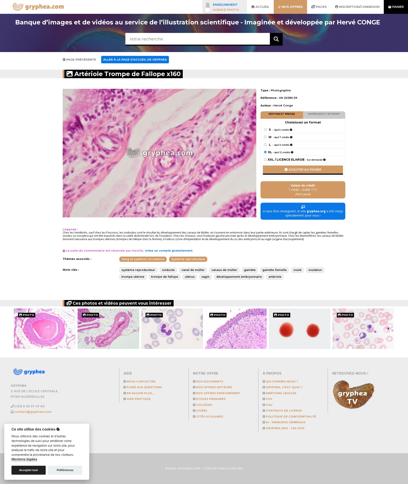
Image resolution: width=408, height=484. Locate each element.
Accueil (262, 7)
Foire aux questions (144, 387)
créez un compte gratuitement (168, 250)
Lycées (201, 410)
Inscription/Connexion (359, 7)
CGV (268, 399)
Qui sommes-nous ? (281, 381)
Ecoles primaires (210, 399)
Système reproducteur (188, 259)
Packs (321, 7)
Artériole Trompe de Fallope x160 (127, 74)
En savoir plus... (140, 393)
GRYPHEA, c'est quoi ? (283, 387)
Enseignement (225, 4)
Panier (397, 7)
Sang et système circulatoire (143, 259)
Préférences (65, 470)
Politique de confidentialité (290, 416)
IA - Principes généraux (285, 422)
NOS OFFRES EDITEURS (213, 387)
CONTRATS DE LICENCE (283, 410)
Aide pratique (138, 399)
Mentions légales (280, 393)
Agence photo (226, 9)
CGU (268, 404)
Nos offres (292, 7)
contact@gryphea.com (32, 412)
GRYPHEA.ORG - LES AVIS (285, 428)
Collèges (203, 404)
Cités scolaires (209, 416)
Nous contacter (141, 381)
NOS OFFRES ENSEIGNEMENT (218, 393)
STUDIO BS (234, 468)
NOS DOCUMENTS (209, 381)
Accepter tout (28, 470)
